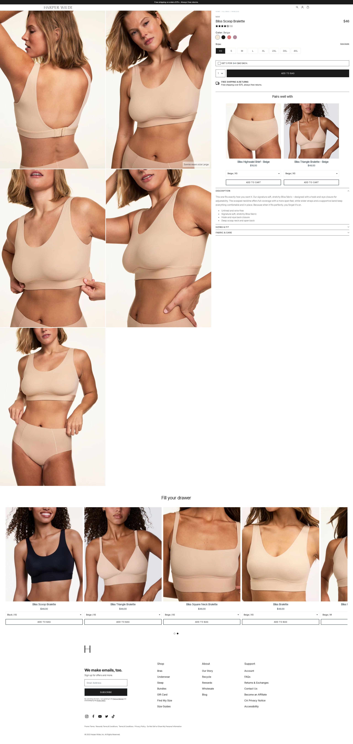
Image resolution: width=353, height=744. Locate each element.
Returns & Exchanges (256, 682)
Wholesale (208, 688)
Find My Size (164, 700)
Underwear (163, 676)
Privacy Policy (101, 700)
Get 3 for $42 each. (234, 63)
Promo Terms (90, 726)
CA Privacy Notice (254, 700)
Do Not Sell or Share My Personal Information (164, 726)
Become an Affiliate (255, 694)
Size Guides (164, 706)
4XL (296, 51)
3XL (285, 51)
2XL (274, 51)
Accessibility (251, 706)
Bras (159, 670)
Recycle (206, 676)
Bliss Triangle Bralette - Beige (311, 161)
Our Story (207, 670)
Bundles (161, 688)
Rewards (207, 682)
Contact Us (250, 688)
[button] (297, 7)
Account (249, 670)
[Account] (302, 7)
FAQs (247, 676)
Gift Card (162, 694)
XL (263, 51)
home (218, 11)
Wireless (235, 11)
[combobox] (220, 73)
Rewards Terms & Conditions (107, 726)
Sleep (160, 682)
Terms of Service (118, 699)
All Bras (225, 11)
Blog (204, 694)
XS (220, 51)
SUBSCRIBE (106, 692)
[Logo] (58, 7)
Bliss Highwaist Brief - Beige (253, 161)
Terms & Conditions (126, 726)
